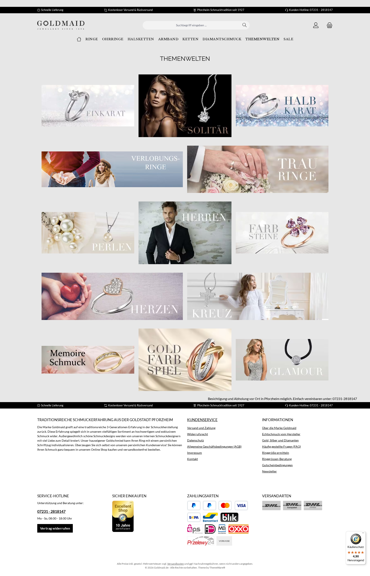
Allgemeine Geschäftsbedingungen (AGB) (214, 446)
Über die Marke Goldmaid (279, 428)
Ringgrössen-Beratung (277, 459)
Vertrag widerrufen (55, 528)
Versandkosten (175, 563)
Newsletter (269, 471)
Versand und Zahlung (201, 428)
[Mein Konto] (316, 25)
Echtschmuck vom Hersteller (281, 434)
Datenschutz (195, 440)
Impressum (194, 453)
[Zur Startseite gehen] (60, 25)
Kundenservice (202, 420)
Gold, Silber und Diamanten (280, 440)
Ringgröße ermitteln (275, 453)
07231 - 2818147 (51, 511)
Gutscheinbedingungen (277, 465)
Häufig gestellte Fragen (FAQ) (281, 446)
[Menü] (363, 533)
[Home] (79, 39)
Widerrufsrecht (197, 434)
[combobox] (191, 25)
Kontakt (192, 459)
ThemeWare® (217, 567)
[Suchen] (245, 25)
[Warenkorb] (328, 25)
